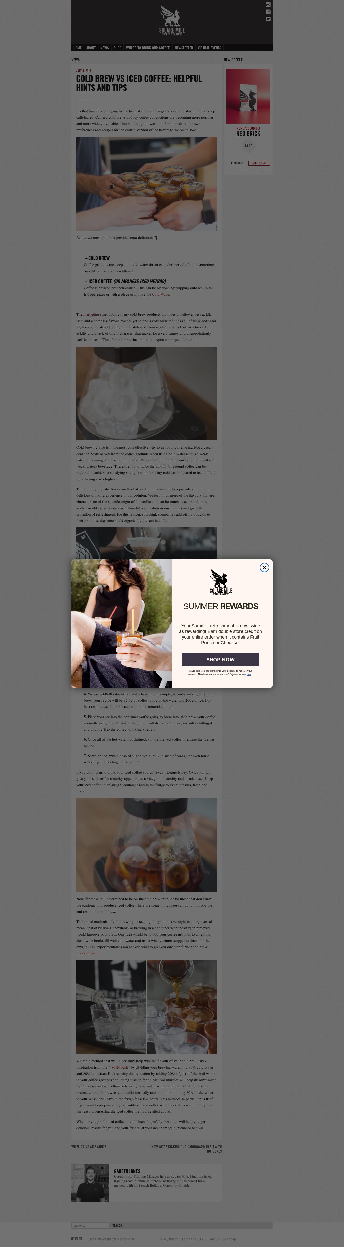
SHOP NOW (220, 659)
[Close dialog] (264, 567)
